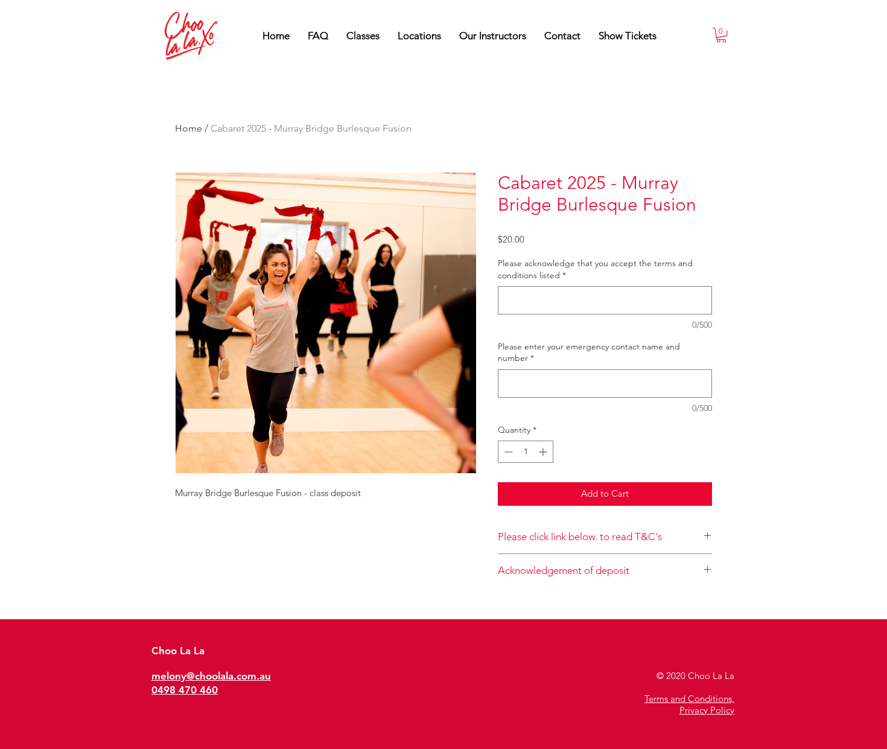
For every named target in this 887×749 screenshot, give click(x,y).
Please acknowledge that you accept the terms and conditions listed (595, 269)
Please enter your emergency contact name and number (589, 352)
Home (188, 128)
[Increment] (544, 451)
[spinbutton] (525, 451)
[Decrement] (507, 451)
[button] (492, 35)
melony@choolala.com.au (211, 676)
